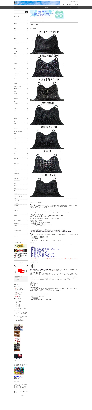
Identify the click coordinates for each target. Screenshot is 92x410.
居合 (15, 133)
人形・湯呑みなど (16, 103)
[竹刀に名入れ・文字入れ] (20, 252)
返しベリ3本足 (18, 306)
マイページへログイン (68, 4)
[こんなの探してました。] (20, 248)
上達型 (15, 165)
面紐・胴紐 (16, 63)
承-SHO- (15, 185)
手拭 (15, 68)
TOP (20, 7)
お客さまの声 (59, 7)
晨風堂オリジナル (16, 193)
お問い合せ (46, 7)
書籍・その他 (16, 98)
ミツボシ (15, 175)
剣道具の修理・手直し (17, 88)
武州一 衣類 (16, 198)
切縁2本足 (18, 304)
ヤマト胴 (15, 225)
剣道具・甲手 (16, 28)
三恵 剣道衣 (16, 205)
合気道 (15, 138)
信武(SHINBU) (16, 178)
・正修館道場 (16, 378)
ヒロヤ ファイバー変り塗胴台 (21, 316)
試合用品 (15, 93)
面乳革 (15, 78)
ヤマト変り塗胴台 (19, 319)
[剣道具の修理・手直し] (17, 350)
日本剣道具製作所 (16, 173)
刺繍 (15, 123)
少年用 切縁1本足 (19, 301)
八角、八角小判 (16, 163)
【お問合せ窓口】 (47, 299)
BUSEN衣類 (16, 213)
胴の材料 (15, 118)
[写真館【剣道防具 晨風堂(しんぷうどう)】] (18, 330)
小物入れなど (16, 108)
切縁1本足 (18, 302)
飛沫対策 (15, 83)
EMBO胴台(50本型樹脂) (17, 230)
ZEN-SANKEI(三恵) (17, 180)
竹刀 (15, 53)
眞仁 (15, 190)
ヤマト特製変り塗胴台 (20, 320)
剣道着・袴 (16, 38)
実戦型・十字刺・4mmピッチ (18, 188)
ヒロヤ (15, 183)
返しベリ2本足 (18, 305)
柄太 (15, 153)
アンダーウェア (16, 73)
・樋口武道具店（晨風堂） (19, 377)
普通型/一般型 (16, 158)
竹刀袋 (15, 48)
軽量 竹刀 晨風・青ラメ (74, 1)
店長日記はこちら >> (24, 395)
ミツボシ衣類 (16, 203)
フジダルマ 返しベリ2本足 (21, 308)
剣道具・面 (16, 23)
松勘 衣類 (15, 215)
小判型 (15, 148)
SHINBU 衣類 (16, 210)
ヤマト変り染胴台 (19, 317)
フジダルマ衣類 (16, 200)
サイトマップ (71, 7)
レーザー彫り (16, 128)
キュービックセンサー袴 (17, 220)
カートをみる (76, 4)
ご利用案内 (33, 7)
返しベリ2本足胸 (33, 28)
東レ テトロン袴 (16, 208)
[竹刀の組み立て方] (17, 343)
